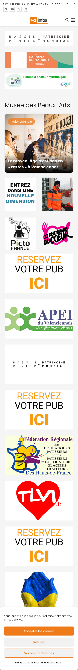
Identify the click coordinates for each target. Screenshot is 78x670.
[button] (67, 20)
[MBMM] (39, 39)
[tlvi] (39, 500)
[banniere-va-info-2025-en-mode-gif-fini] (39, 81)
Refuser (39, 642)
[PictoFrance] (20, 233)
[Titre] (5, 9)
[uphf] (20, 194)
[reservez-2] (39, 409)
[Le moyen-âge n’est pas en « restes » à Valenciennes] (39, 143)
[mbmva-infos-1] (39, 364)
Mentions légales (51, 662)
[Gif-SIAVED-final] (57, 194)
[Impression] (39, 319)
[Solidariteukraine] (39, 591)
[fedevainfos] (39, 455)
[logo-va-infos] (39, 20)
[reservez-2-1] (39, 273)
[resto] (57, 233)
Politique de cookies (27, 662)
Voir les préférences (39, 653)
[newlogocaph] (39, 60)
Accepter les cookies (39, 631)
